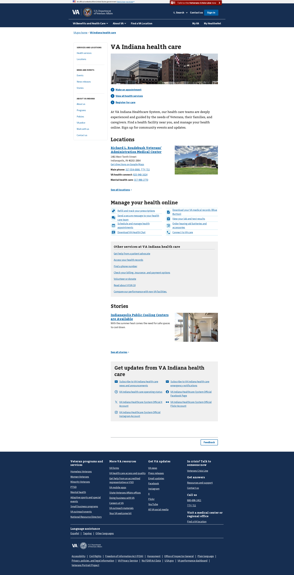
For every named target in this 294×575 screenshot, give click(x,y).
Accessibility (78, 556)
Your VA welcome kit (120, 513)
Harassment (153, 556)
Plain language (206, 556)
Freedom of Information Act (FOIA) (124, 556)
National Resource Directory (86, 517)
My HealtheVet (212, 23)
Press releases (156, 473)
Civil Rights (95, 556)
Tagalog (87, 533)
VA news (152, 468)
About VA (118, 23)
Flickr (151, 499)
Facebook (153, 483)
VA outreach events (81, 511)
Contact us (196, 12)
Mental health (78, 492)
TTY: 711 (191, 505)
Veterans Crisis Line (197, 470)
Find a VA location (196, 521)
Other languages (105, 533)
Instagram (153, 488)
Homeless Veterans (81, 471)
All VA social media (158, 509)
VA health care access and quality (127, 473)
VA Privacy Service (128, 560)
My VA (195, 23)
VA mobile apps (117, 487)
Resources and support (200, 482)
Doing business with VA (121, 498)
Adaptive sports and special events (85, 499)
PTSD (73, 487)
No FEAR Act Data (151, 560)
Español (74, 533)
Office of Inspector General (179, 556)
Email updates (156, 478)
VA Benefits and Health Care (89, 23)
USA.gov (169, 560)
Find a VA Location (141, 23)
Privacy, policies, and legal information (93, 560)
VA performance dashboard (192, 560)
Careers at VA (116, 503)
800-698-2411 (194, 500)
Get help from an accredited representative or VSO (124, 480)
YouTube (153, 504)
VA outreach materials (121, 508)
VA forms (114, 468)
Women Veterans (79, 476)
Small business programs (84, 506)
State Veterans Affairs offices (125, 492)
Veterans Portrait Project (85, 565)
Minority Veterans (80, 481)
